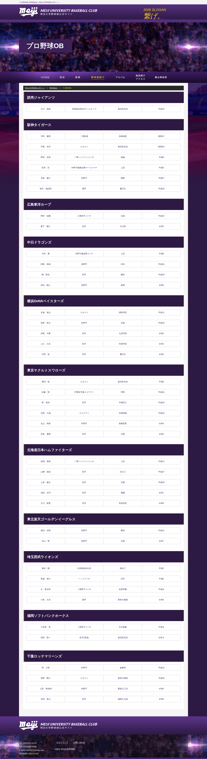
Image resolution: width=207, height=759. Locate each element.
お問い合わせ (79, 742)
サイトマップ (62, 742)
